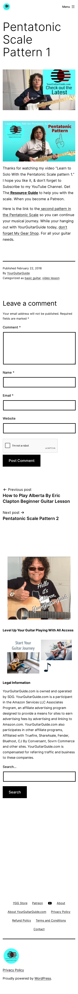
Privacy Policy (13, 970)
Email (8, 395)
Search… (10, 767)
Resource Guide (23, 193)
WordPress (42, 978)
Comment (12, 327)
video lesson (50, 278)
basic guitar (33, 278)
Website (9, 418)
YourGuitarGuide (18, 273)
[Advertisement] (39, 843)
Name (8, 372)
